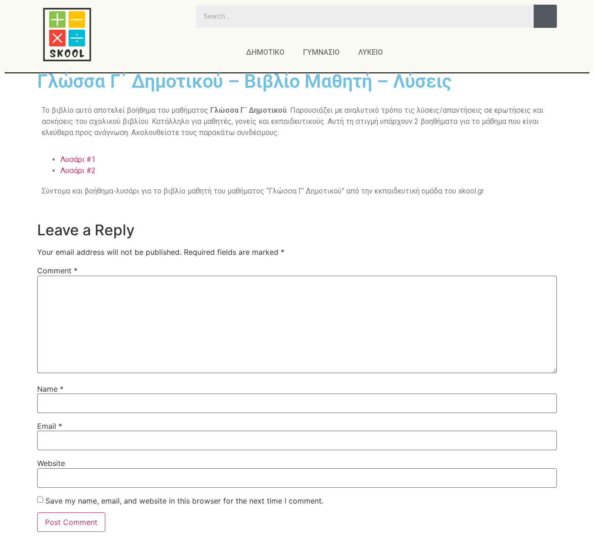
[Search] (545, 16)
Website (51, 463)
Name (50, 389)
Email (49, 426)
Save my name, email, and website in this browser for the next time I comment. (184, 500)
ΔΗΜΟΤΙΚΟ (265, 52)
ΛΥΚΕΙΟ (370, 52)
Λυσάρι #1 (78, 159)
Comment (57, 270)
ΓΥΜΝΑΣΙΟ (321, 52)
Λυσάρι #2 (78, 170)
